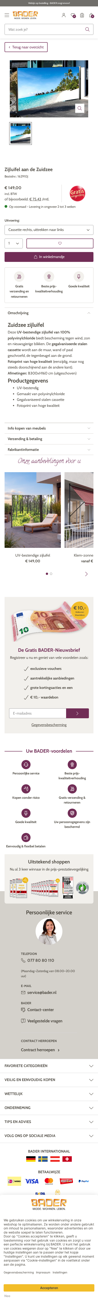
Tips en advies (18, 1122)
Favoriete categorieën (26, 1066)
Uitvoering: (12, 220)
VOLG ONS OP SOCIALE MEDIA (30, 1136)
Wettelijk (14, 1094)
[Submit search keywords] (87, 29)
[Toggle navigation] (7, 15)
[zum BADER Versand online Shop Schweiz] (67, 1159)
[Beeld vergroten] (79, 108)
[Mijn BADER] (64, 15)
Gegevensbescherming (49, 725)
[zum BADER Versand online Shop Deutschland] (31, 1159)
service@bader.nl (42, 992)
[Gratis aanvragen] (77, 713)
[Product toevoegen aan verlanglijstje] (59, 243)
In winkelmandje (51, 257)
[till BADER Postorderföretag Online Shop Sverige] (43, 1159)
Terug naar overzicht (28, 47)
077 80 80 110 (40, 960)
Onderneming (18, 1108)
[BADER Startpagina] (25, 15)
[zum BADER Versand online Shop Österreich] (55, 1159)
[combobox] (49, 29)
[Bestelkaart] (82, 15)
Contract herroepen (38, 1049)
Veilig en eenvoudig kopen (30, 1080)
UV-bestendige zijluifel (32, 555)
